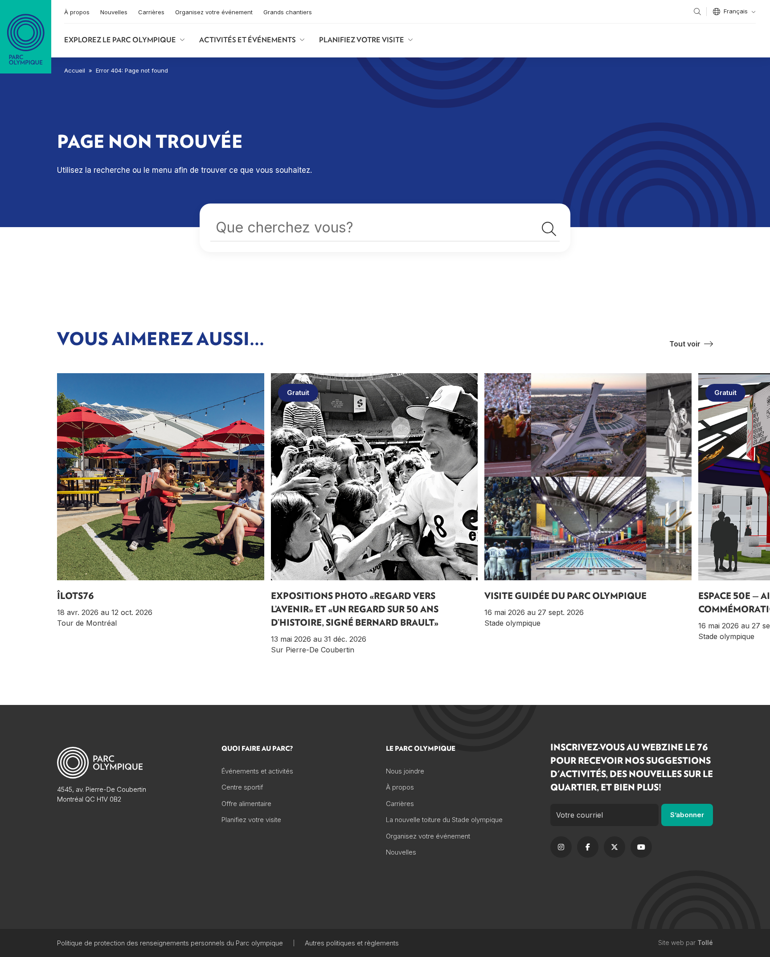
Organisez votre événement (214, 12)
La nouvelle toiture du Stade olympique (444, 819)
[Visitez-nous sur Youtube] (641, 847)
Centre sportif (242, 787)
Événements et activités (257, 771)
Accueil (74, 70)
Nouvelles (113, 12)
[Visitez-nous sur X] (614, 847)
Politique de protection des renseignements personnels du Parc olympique (170, 943)
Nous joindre (405, 771)
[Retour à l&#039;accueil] (25, 36)
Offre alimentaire (246, 803)
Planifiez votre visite (361, 40)
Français (736, 11)
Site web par (685, 943)
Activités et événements (247, 40)
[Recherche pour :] (385, 229)
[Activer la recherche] (697, 11)
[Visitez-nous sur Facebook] (587, 847)
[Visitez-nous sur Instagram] (561, 847)
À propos (77, 12)
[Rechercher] (549, 229)
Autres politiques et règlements (352, 943)
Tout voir (684, 343)
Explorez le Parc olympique (120, 40)
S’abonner (687, 814)
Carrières (151, 12)
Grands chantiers (287, 12)
